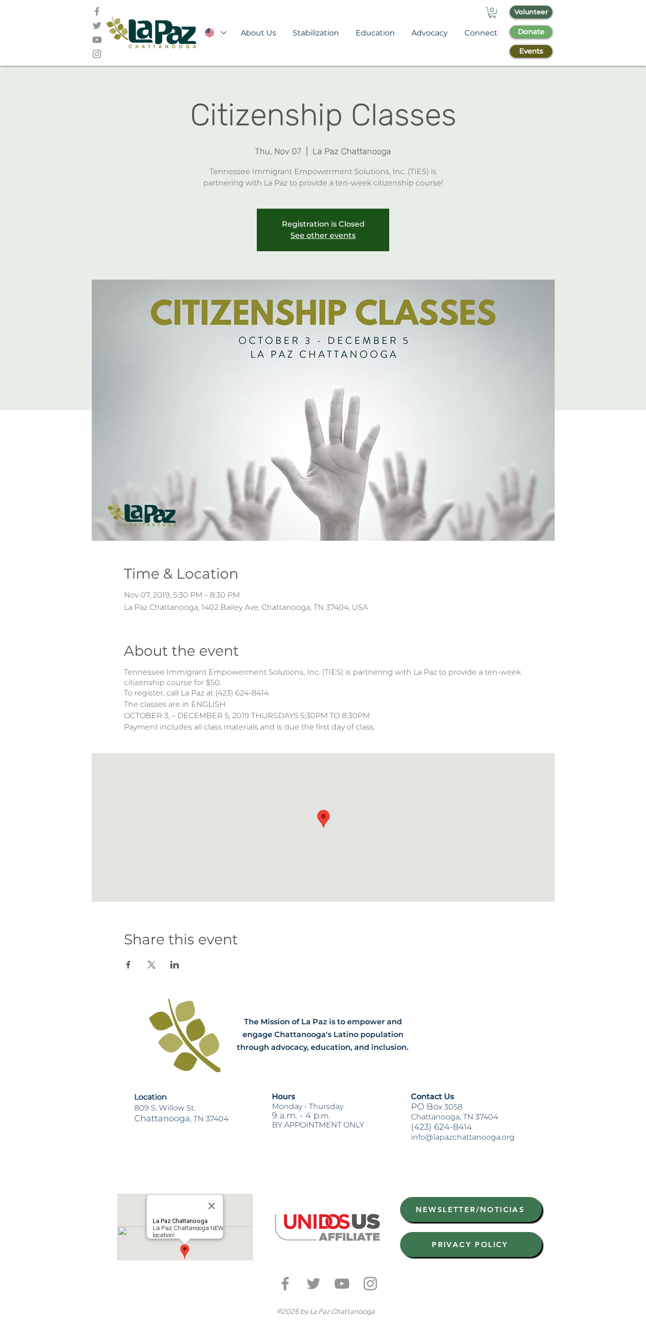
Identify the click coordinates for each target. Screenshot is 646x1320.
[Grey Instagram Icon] (97, 54)
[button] (492, 12)
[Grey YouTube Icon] (97, 39)
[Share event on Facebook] (128, 964)
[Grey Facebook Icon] (97, 11)
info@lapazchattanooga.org (463, 1137)
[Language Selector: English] (215, 33)
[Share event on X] (151, 964)
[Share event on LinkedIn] (174, 964)
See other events (323, 235)
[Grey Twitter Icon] (97, 25)
